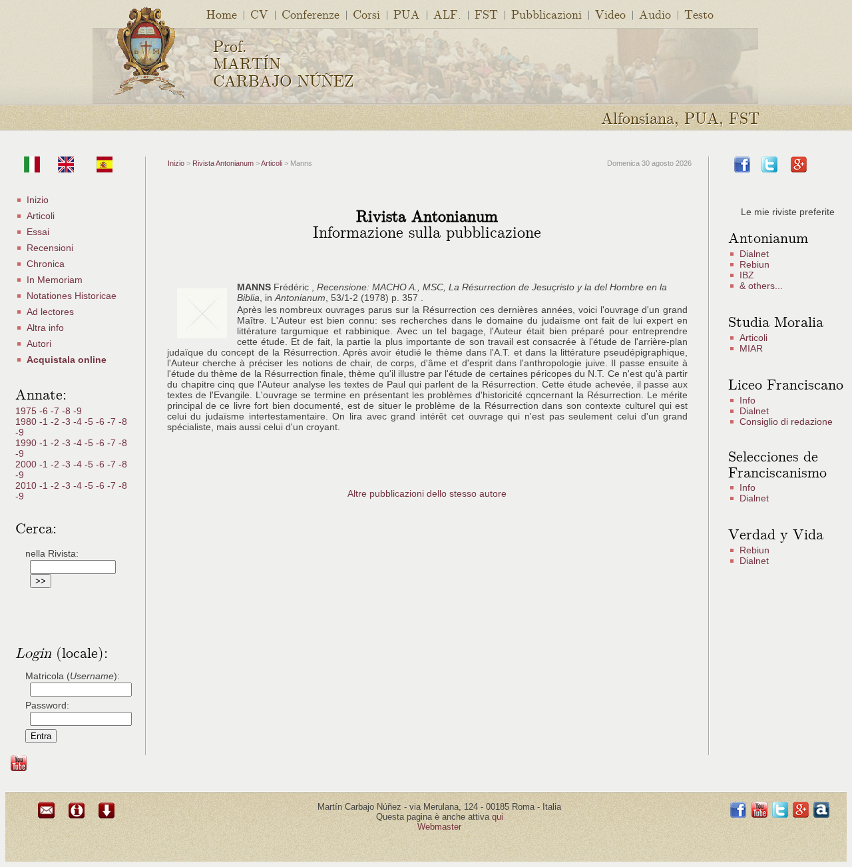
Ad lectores (50, 311)
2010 (27, 485)
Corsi (366, 13)
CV (259, 13)
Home (221, 13)
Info (747, 400)
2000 (27, 464)
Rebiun (754, 264)
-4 (79, 421)
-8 (67, 411)
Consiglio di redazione (786, 421)
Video (610, 13)
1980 (27, 421)
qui (497, 817)
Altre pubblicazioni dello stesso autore (427, 493)
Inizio (38, 199)
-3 (67, 421)
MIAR (751, 348)
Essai (38, 231)
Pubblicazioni (546, 13)
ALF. (447, 13)
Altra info (45, 327)
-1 (45, 421)
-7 (56, 411)
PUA (406, 13)
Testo (699, 13)
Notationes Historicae (71, 295)
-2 (56, 421)
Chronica (46, 263)
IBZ (747, 275)
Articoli (41, 215)
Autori (39, 343)
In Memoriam (55, 279)
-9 (77, 411)
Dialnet (754, 253)
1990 (27, 442)
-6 (45, 411)
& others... (761, 285)
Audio (655, 13)
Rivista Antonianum (223, 163)
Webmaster (439, 827)
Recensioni (50, 247)
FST (486, 13)
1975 (27, 411)
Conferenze (310, 13)
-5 (90, 421)
